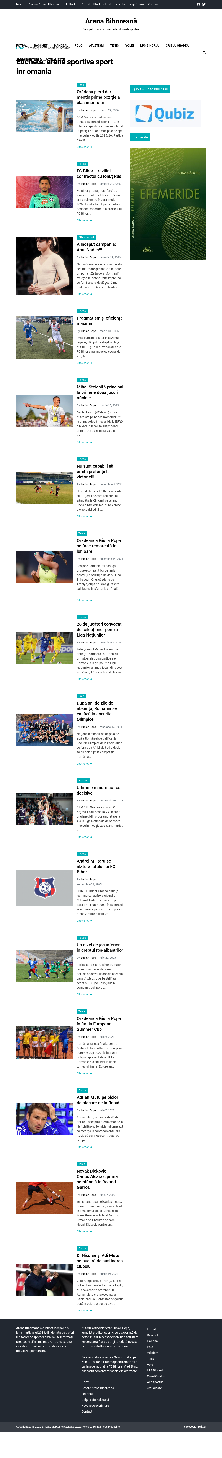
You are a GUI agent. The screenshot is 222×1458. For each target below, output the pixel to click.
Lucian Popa (88, 110)
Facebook (190, 1426)
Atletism (96, 45)
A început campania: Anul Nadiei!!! (96, 247)
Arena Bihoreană (111, 21)
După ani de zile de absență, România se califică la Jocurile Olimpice (97, 711)
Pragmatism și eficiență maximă (100, 320)
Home (20, 4)
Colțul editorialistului (96, 4)
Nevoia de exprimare (130, 4)
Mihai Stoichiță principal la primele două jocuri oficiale (100, 392)
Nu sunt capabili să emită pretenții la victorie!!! (95, 471)
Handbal (61, 45)
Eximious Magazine (108, 1426)
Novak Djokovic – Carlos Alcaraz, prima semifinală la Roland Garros (97, 1179)
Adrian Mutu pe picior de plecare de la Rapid (98, 1100)
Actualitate (154, 1388)
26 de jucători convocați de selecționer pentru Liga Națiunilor (100, 630)
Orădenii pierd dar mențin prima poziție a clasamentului (98, 97)
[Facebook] (198, 4)
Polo (79, 45)
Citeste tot (83, 146)
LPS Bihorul (149, 45)
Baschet (41, 45)
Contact (153, 4)
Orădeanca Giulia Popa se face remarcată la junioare (99, 546)
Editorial (72, 4)
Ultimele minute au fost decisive (99, 790)
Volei (129, 45)
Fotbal (22, 45)
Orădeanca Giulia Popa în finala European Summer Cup (99, 1024)
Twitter (202, 1426)
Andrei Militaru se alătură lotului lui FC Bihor (96, 866)
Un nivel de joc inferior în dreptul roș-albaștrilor (100, 947)
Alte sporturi (86, 237)
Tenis (114, 45)
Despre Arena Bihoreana (45, 4)
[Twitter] (204, 4)
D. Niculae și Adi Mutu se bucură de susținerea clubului (100, 1261)
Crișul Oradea (177, 45)
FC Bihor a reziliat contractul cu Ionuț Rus (99, 173)
